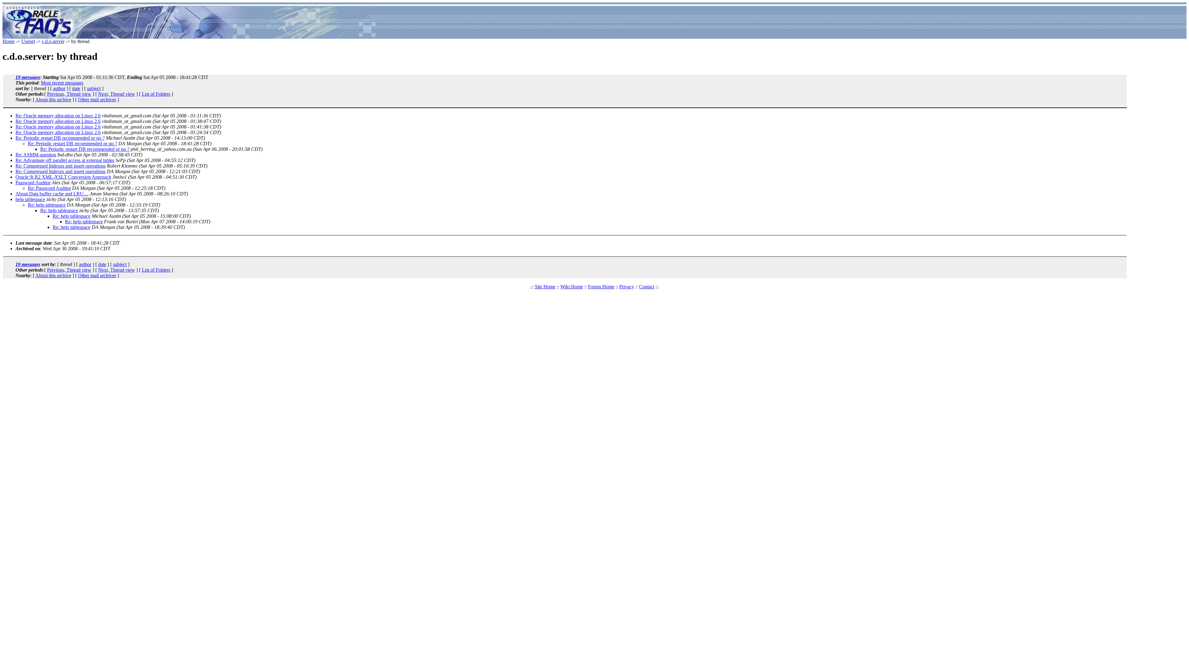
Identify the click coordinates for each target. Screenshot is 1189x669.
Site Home (545, 286)
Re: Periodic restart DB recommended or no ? (60, 138)
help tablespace (30, 199)
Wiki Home (571, 286)
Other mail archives (97, 99)
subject (94, 88)
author (59, 88)
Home (8, 41)
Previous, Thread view (69, 94)
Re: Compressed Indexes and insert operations (60, 165)
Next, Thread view (116, 94)
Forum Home (601, 286)
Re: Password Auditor (49, 188)
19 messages (27, 77)
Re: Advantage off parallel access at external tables (64, 160)
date (76, 88)
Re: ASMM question (35, 154)
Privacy (626, 286)
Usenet (28, 41)
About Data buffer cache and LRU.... (52, 193)
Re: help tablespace (47, 205)
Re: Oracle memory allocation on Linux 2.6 (58, 115)
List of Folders (156, 94)
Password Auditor (32, 182)
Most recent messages (62, 82)
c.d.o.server (53, 41)
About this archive (53, 99)
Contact (646, 286)
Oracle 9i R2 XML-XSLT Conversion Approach (63, 177)
